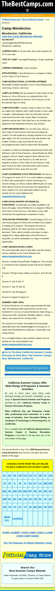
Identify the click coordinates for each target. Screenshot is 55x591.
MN (15, 491)
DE (40, 475)
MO (25, 491)
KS (30, 483)
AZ (14, 475)
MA (4, 491)
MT (30, 491)
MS (20, 491)
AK (9, 475)
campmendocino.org (13, 196)
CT (35, 475)
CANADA (17, 518)
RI (45, 499)
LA (40, 483)
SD (4, 506)
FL (45, 475)
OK (30, 499)
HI (4, 483)
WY (50, 506)
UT (20, 506)
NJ (50, 491)
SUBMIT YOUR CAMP (23, 532)
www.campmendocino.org (17, 256)
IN (20, 483)
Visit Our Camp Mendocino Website (22, 36)
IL (15, 483)
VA (30, 506)
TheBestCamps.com (11, 19)
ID (9, 483)
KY (35, 483)
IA (25, 483)
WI (45, 506)
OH (25, 499)
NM (4, 499)
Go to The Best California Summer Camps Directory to (27, 355)
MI (9, 491)
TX (14, 506)
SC (50, 499)
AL (4, 475)
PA (40, 499)
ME (45, 483)
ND (20, 499)
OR (35, 499)
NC (15, 499)
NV (40, 491)
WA (35, 506)
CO (30, 475)
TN (9, 506)
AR (20, 475)
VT (25, 506)
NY (9, 499)
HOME (5, 532)
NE (35, 491)
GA (50, 475)
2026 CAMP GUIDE (28, 535)
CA (25, 475)
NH (45, 491)
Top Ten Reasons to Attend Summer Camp (27, 542)
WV (40, 506)
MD (50, 483)
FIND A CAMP (45, 532)
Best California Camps (32, 19)
